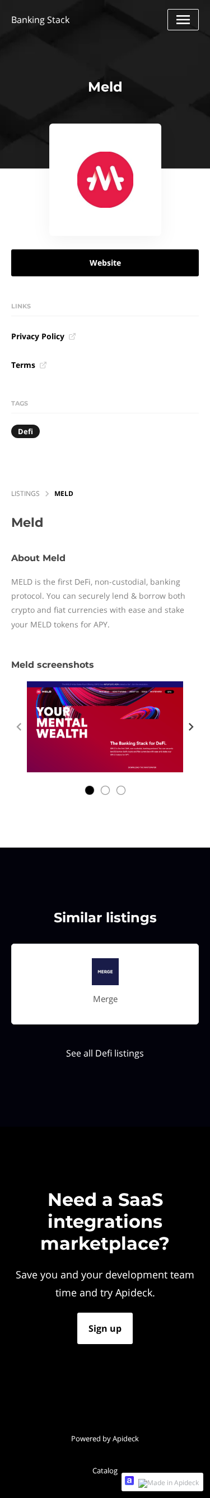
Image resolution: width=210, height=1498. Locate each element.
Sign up (105, 1328)
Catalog (105, 1470)
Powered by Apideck (105, 1438)
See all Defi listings (105, 1053)
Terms (23, 364)
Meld (63, 493)
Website (105, 262)
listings (25, 493)
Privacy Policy (37, 336)
